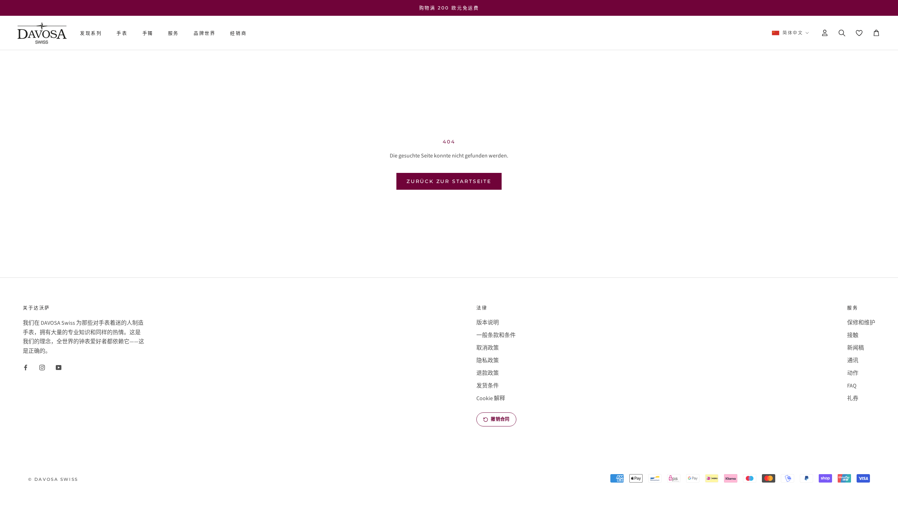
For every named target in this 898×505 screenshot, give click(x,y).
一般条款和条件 (496, 335)
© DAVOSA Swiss (53, 479)
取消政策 (487, 348)
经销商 (238, 33)
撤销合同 (500, 419)
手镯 (147, 33)
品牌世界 (204, 33)
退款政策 (487, 373)
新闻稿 (855, 348)
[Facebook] (25, 367)
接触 (852, 335)
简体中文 (793, 32)
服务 (173, 33)
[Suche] (842, 33)
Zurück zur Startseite (449, 181)
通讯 (852, 360)
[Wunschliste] (859, 32)
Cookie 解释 (490, 398)
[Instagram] (42, 367)
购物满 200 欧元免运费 (449, 8)
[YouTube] (58, 367)
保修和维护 (861, 322)
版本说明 (487, 322)
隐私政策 (487, 360)
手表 (121, 33)
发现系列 (91, 33)
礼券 (852, 398)
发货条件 (487, 386)
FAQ (852, 386)
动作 (852, 373)
